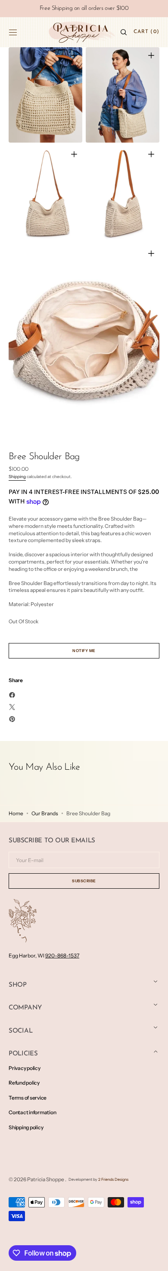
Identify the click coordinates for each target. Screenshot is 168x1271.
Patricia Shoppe (46, 1179)
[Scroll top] (155, 1258)
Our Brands (44, 813)
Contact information (32, 1112)
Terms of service (28, 1097)
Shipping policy (26, 1127)
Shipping (17, 476)
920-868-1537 (62, 955)
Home (16, 813)
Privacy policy (24, 1068)
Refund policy (24, 1082)
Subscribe (84, 880)
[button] (12, 32)
